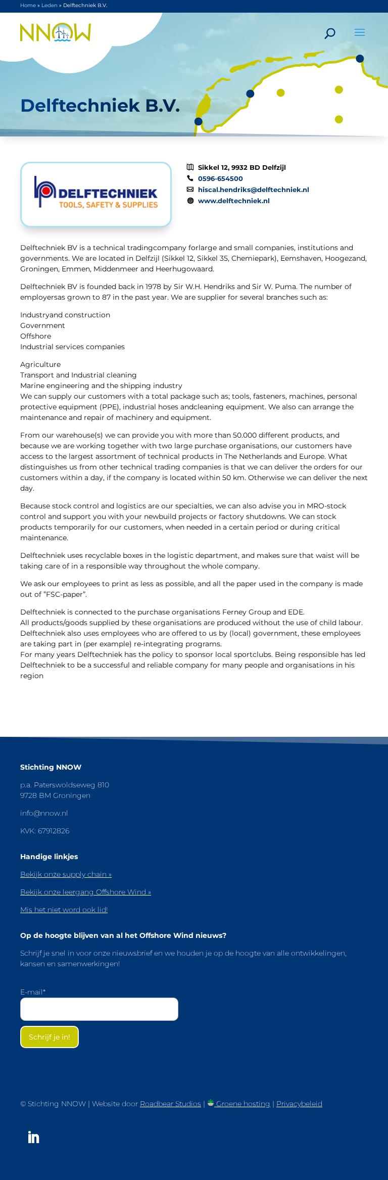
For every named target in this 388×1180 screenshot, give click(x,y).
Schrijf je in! (49, 1037)
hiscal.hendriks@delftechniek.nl (253, 190)
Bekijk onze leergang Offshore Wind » (85, 891)
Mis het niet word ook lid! (64, 909)
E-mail (32, 992)
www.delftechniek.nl (234, 201)
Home (28, 5)
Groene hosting (242, 1103)
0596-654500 (220, 178)
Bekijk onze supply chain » (66, 874)
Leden (49, 5)
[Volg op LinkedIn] (33, 1137)
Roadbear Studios (170, 1103)
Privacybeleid (299, 1103)
